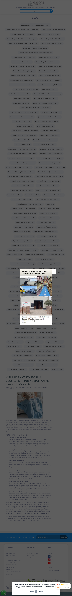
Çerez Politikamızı (49, 586)
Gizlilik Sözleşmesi (36, 586)
